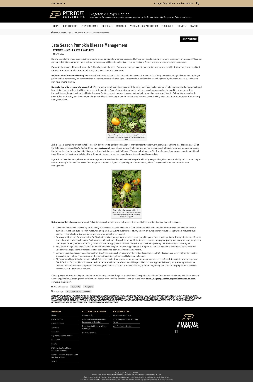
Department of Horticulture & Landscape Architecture (94, 320)
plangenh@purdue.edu (149, 380)
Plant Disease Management (78, 291)
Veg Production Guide (122, 326)
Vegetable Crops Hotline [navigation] (110, 14)
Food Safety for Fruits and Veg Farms (125, 320)
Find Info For (57, 3)
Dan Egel (60, 53)
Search (194, 25)
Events (181, 25)
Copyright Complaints (137, 377)
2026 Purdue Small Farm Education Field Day (61, 349)
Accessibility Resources (165, 380)
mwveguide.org (101, 147)
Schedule (107, 25)
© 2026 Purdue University (92, 377)
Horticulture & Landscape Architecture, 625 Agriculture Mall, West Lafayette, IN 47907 (134, 374)
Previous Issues (90, 25)
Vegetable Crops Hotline (161, 377)
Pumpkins (88, 286)
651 (92, 50)
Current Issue (70, 25)
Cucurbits (76, 286)
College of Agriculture (164, 3)
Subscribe (121, 25)
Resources (167, 25)
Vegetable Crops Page (122, 315)
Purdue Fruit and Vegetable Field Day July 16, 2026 (64, 355)
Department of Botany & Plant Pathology (94, 327)
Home (56, 25)
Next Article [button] (189, 38)
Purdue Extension (185, 3)
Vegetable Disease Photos (144, 25)
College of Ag (87, 315)
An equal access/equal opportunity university (115, 377)
